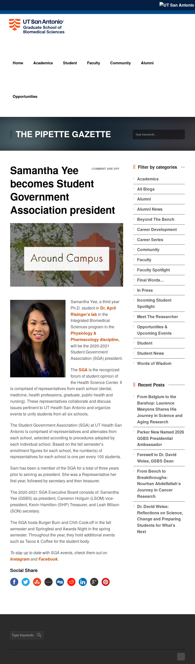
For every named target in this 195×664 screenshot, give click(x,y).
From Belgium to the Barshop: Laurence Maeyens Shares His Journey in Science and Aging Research (160, 409)
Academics (148, 179)
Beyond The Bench (155, 219)
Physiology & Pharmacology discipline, (95, 336)
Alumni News (149, 209)
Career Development (157, 229)
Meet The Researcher (157, 316)
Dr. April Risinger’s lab (93, 311)
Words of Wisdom (154, 363)
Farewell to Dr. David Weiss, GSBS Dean (156, 458)
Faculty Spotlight (153, 270)
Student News (150, 353)
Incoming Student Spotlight (154, 303)
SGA (83, 370)
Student (144, 343)
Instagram (19, 559)
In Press (145, 290)
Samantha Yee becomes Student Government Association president (62, 190)
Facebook (48, 559)
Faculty (144, 259)
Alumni (144, 199)
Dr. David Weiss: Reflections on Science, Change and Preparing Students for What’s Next (160, 518)
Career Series (150, 239)
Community (148, 249)
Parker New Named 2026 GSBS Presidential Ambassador (160, 438)
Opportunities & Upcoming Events (154, 330)
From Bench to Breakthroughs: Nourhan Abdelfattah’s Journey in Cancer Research (159, 483)
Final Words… (150, 280)
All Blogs (146, 189)
